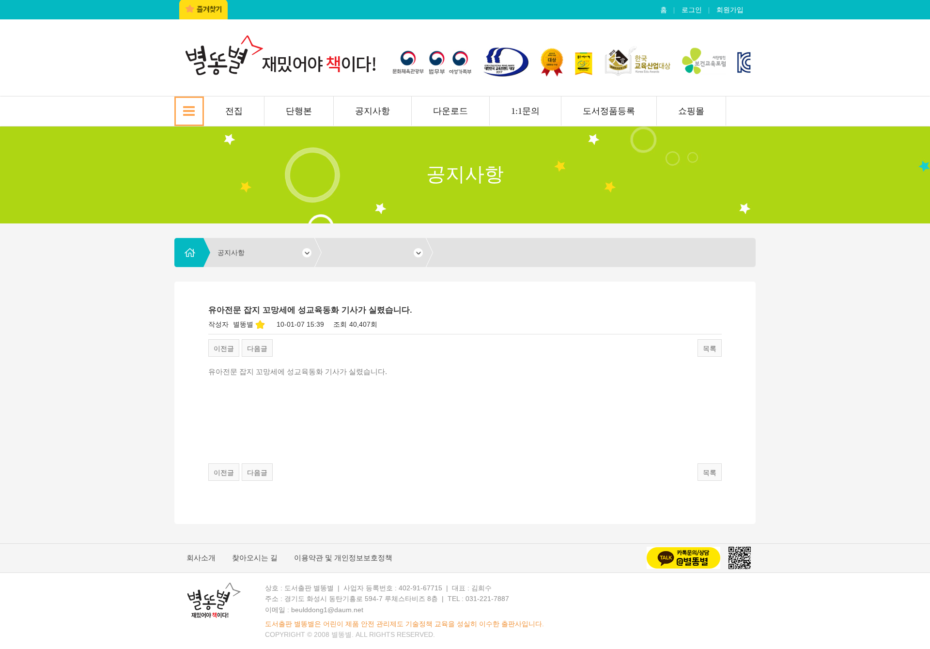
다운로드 (450, 111)
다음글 (257, 348)
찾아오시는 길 (255, 558)
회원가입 (730, 10)
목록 (709, 348)
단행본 (299, 111)
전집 (234, 111)
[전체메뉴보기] (189, 111)
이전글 (224, 348)
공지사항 (372, 111)
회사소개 (201, 558)
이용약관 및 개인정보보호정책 (343, 558)
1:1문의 (525, 111)
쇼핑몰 (691, 111)
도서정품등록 (609, 111)
